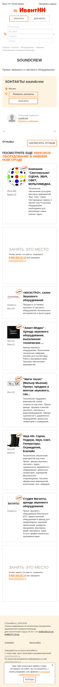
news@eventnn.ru (12, 656)
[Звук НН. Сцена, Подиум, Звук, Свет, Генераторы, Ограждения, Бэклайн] (13, 440)
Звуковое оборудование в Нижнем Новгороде (26, 156)
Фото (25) (11, 308)
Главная (6, 47)
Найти (5, 34)
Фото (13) (11, 341)
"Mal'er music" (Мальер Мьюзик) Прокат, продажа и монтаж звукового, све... (36, 387)
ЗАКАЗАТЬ (19, 18)
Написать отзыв (42, 143)
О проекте (9, 642)
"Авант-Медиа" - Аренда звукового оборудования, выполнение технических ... (35, 335)
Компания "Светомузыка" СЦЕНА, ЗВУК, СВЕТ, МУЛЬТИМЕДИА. (39, 176)
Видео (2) (11, 194)
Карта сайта (35, 642)
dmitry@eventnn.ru (17, 261)
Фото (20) (11, 392)
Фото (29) (11, 191)
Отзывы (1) (11, 305)
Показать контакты (23, 94)
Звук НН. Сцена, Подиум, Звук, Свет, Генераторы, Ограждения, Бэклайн (37, 444)
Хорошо (29, 679)
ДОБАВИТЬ (39, 18)
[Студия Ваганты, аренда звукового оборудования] (13, 503)
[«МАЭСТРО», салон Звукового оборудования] (13, 297)
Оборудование (27, 47)
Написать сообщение (28, 121)
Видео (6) (11, 453)
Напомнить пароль (48, 4)
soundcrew (23, 118)
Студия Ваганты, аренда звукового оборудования (35, 502)
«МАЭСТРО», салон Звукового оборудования (36, 296)
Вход (4, 4)
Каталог (15, 47)
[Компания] (16, 176)
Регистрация (18, 4)
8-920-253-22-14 (17, 257)
